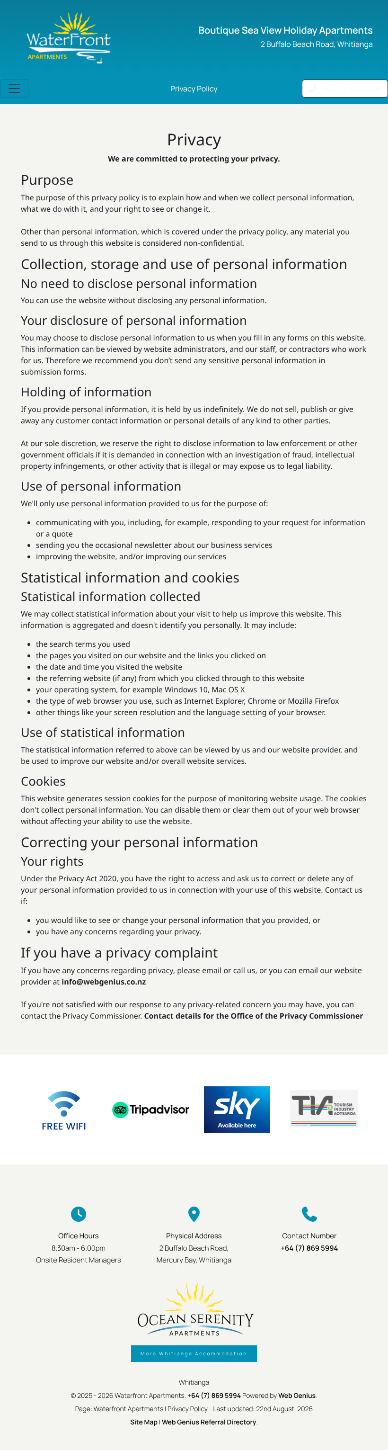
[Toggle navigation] (14, 88)
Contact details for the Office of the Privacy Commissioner (253, 1016)
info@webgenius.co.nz (104, 981)
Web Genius (297, 1395)
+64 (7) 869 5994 (309, 1248)
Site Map (144, 1422)
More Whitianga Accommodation (194, 1353)
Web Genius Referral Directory (209, 1422)
